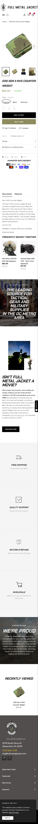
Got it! (7, 818)
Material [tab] (18, 194)
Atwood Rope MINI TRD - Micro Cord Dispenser (28, 261)
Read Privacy (14, 812)
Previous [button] (4, 46)
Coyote (6, 102)
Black (15, 102)
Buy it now (19, 122)
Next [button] (34, 46)
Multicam (24, 102)
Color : (7, 97)
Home (4, 22)
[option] (19, 45)
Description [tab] (7, 194)
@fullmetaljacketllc (17, 415)
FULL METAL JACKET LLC (16, 738)
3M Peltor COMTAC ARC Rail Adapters (9, 260)
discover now (10, 429)
